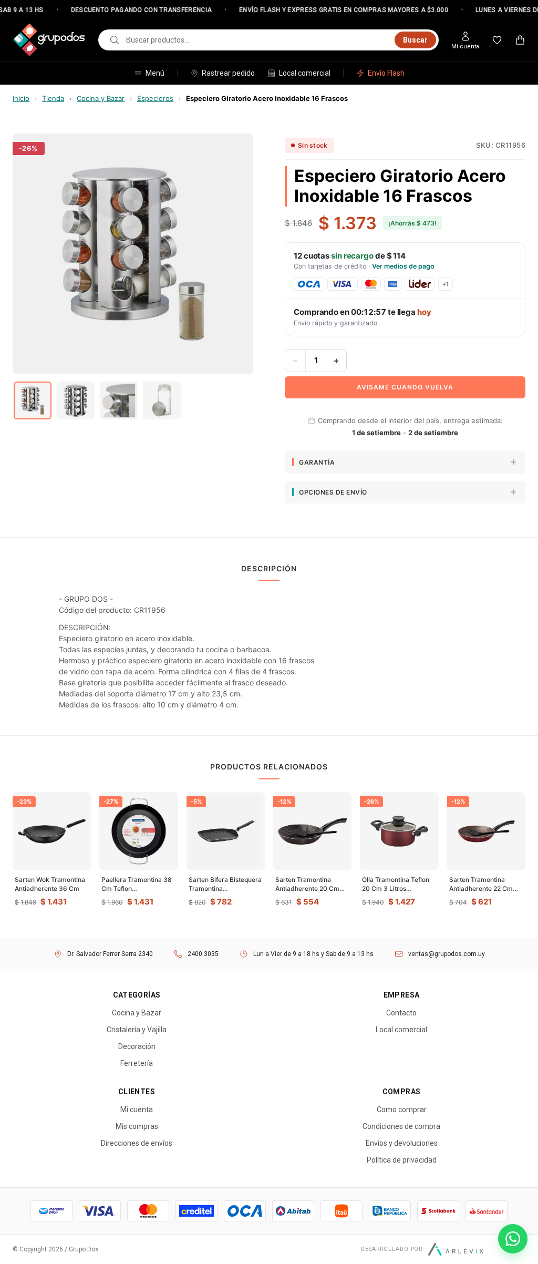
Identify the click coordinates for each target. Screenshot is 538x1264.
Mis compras (137, 1126)
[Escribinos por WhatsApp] (512, 1238)
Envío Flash (386, 73)
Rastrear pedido (228, 73)
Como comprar (402, 1109)
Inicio (21, 98)
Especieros (155, 98)
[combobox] (257, 40)
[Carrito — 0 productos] (520, 40)
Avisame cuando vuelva (405, 387)
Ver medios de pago (403, 266)
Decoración (137, 1046)
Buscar (415, 40)
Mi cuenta (136, 1109)
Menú (155, 73)
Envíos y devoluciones (402, 1143)
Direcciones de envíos (136, 1143)
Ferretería (136, 1063)
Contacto (401, 1013)
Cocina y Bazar (101, 98)
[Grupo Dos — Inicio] (49, 40)
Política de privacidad (402, 1160)
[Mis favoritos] (497, 40)
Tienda (53, 98)
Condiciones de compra (401, 1126)
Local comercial (304, 73)
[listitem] (32, 400)
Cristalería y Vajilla (137, 1029)
